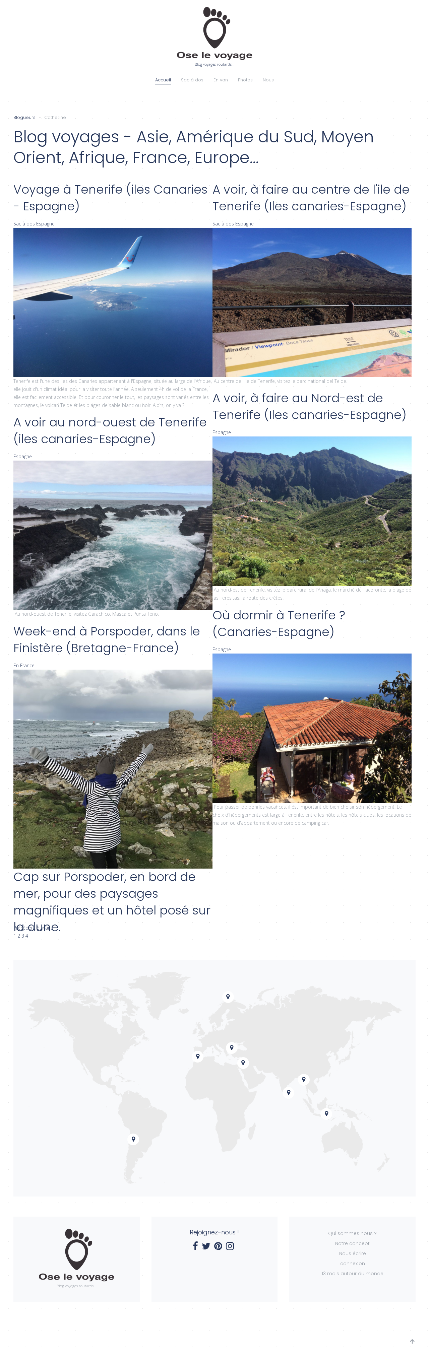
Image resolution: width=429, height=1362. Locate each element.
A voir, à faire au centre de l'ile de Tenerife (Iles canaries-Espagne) (311, 198)
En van (220, 80)
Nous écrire (352, 1253)
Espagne (45, 223)
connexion (352, 1263)
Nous (268, 80)
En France (24, 665)
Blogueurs (24, 117)
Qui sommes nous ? (352, 1233)
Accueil (163, 80)
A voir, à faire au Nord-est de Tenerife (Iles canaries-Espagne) (309, 406)
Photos (245, 80)
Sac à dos (192, 80)
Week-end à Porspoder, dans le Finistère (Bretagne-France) (106, 640)
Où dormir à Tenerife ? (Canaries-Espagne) (278, 623)
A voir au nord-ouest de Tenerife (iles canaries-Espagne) (110, 431)
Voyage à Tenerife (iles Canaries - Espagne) (110, 198)
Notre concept (352, 1243)
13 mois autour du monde (352, 1273)
